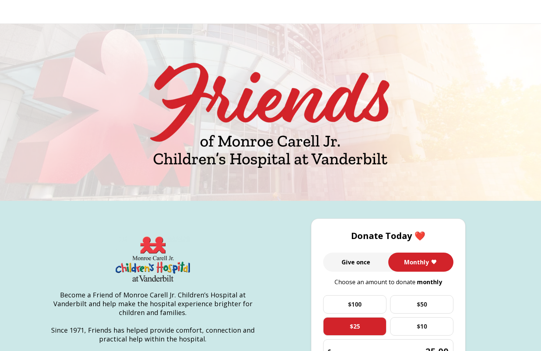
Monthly (416, 262)
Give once (356, 262)
